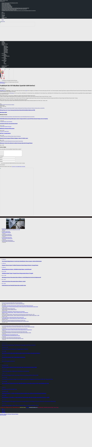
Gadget (5, 61)
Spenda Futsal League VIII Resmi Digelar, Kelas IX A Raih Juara (14, 138)
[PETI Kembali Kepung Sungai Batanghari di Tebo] (10, 334)
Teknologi (4, 60)
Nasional (4, 57)
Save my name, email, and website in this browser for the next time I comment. (13, 163)
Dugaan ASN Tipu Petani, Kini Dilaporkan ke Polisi (10, 2)
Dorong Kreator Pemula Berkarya (7, 6)
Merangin (5, 45)
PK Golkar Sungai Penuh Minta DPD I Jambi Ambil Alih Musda (13, 303)
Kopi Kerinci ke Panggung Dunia (7, 7)
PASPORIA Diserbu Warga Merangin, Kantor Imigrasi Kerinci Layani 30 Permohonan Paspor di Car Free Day (19, 10)
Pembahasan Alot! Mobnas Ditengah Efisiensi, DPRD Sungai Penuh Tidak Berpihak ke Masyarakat (20, 306)
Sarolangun (5, 51)
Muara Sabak (6, 50)
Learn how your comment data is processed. (18, 166)
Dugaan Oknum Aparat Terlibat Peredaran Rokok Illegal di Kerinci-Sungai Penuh (14, 8)
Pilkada (5, 54)
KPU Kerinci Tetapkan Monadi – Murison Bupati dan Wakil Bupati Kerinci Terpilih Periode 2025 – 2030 (20, 315)
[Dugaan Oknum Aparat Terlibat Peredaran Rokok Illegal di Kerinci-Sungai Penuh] (14, 328)
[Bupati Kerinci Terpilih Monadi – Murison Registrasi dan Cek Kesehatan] (13, 311)
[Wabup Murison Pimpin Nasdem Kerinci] (8, 308)
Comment (2, 156)
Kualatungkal (6, 49)
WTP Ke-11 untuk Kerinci (5, 133)
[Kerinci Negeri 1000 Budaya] (6, 234)
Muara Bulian (6, 52)
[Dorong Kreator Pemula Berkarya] (7, 240)
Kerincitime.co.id (3, 90)
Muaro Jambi (6, 46)
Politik (3, 53)
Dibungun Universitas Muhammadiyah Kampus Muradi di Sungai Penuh (16, 143)
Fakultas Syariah (2, 104)
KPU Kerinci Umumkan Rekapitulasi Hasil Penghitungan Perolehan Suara (15, 321)
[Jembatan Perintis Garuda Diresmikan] (6, 121)
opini (4, 59)
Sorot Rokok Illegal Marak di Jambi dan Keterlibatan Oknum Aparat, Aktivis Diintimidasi (18, 326)
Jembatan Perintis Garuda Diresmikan (9, 123)
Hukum (3, 43)
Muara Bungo (6, 47)
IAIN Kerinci (12, 93)
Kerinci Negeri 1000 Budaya (6, 4)
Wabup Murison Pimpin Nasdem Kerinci (9, 309)
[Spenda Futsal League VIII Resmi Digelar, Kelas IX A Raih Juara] (10, 136)
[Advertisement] (46, 33)
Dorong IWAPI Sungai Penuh (6, 5)
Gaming (5, 63)
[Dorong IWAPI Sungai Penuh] (7, 237)
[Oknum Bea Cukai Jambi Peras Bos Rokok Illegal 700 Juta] (11, 337)
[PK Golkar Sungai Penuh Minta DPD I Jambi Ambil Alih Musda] (12, 302)
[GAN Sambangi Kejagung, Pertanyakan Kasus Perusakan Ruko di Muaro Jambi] (14, 331)
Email (1, 159)
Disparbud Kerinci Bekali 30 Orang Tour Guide (9, 9)
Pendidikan (4, 55)
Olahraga (5, 58)
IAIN (26, 90)
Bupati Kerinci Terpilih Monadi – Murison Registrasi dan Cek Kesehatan (15, 312)
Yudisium (12, 104)
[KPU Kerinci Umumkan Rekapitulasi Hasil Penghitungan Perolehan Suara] (13, 320)
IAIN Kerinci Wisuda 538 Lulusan (7, 128)
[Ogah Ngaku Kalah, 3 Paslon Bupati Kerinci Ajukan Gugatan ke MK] (13, 317)
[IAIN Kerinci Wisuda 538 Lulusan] (5, 126)
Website (1, 161)
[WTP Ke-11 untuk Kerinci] (4, 131)
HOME (3, 41)
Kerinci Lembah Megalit (5, 3)
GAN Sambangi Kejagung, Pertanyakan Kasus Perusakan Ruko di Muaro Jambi (16, 332)
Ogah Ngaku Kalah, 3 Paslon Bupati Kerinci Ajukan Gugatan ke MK (14, 318)
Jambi (3, 44)
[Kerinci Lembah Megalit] (6, 231)
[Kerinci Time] (2, 21)
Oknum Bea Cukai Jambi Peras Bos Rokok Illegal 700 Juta (12, 338)
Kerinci (3, 42)
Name (1, 157)
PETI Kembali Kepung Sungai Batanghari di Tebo (11, 335)
